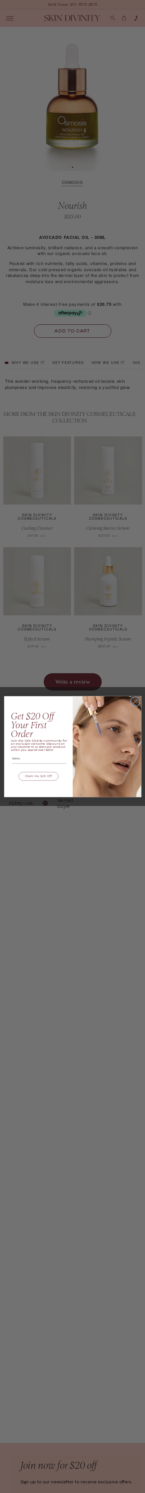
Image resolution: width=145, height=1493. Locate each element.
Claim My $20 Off (38, 776)
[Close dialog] (135, 701)
